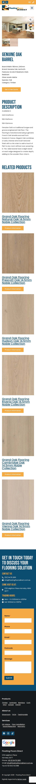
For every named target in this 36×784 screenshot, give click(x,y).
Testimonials (23, 715)
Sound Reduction (9, 726)
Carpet (11, 705)
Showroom (6, 715)
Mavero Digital (4, 780)
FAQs (14, 715)
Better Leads (22, 779)
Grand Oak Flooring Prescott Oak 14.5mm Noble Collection (17, 280)
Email (7, 637)
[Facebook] (3, 2)
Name (7, 616)
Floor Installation (18, 724)
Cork (28, 703)
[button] (30, 20)
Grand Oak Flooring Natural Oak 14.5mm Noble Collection (16, 219)
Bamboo (21, 703)
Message (8, 659)
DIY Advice (6, 724)
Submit (9, 678)
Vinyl (4, 705)
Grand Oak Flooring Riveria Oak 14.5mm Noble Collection (16, 402)
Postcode (8, 648)
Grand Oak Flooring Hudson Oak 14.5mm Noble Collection (16, 341)
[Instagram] (6, 2)
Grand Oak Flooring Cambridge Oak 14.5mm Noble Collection (15, 464)
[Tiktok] (12, 733)
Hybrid (17, 705)
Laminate (13, 703)
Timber (5, 703)
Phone (7, 627)
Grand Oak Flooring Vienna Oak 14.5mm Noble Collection (16, 526)
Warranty (21, 726)
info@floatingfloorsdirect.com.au (20, 763)
